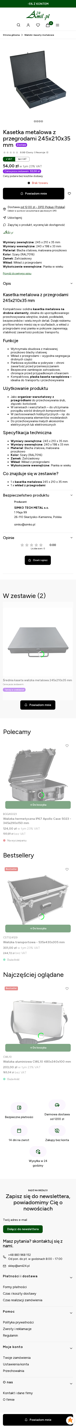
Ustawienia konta (16, 1364)
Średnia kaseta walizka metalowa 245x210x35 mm (37, 680)
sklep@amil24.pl (19, 1266)
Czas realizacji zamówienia (22, 1300)
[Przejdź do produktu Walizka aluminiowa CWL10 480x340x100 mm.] (38, 1019)
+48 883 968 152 (19, 1255)
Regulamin (10, 1335)
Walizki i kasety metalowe (39, 35)
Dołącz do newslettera (23, 1229)
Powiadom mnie (36, 193)
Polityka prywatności (18, 1322)
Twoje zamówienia (17, 1358)
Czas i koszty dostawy (19, 1293)
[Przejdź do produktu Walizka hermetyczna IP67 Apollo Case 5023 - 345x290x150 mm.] (38, 776)
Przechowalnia (13, 1371)
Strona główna (11, 35)
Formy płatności (15, 1287)
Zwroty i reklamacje (17, 1329)
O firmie (9, 1399)
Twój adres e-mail (15, 1220)
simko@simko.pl (24, 524)
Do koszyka (39, 804)
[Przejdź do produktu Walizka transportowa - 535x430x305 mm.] (38, 900)
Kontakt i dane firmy (18, 1393)
